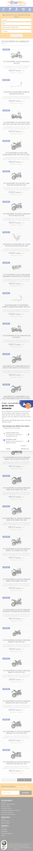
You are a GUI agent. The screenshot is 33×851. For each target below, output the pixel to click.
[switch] (4, 848)
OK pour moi (24, 449)
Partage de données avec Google (11, 428)
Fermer (8, 449)
